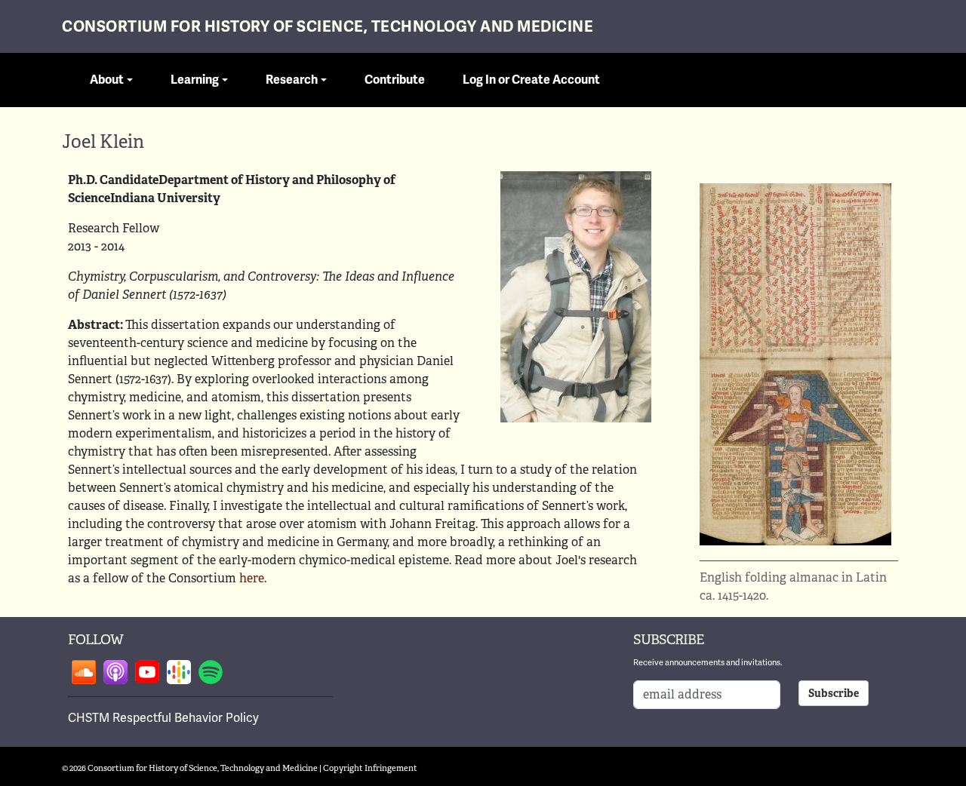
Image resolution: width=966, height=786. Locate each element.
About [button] (107, 80)
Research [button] (292, 80)
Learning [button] (195, 80)
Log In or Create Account (531, 80)
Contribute (395, 80)
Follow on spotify (210, 672)
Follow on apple (115, 672)
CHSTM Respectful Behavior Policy (163, 718)
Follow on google (179, 672)
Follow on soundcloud (84, 672)
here (251, 578)
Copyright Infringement (370, 768)
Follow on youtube (147, 672)
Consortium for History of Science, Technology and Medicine (327, 26)
